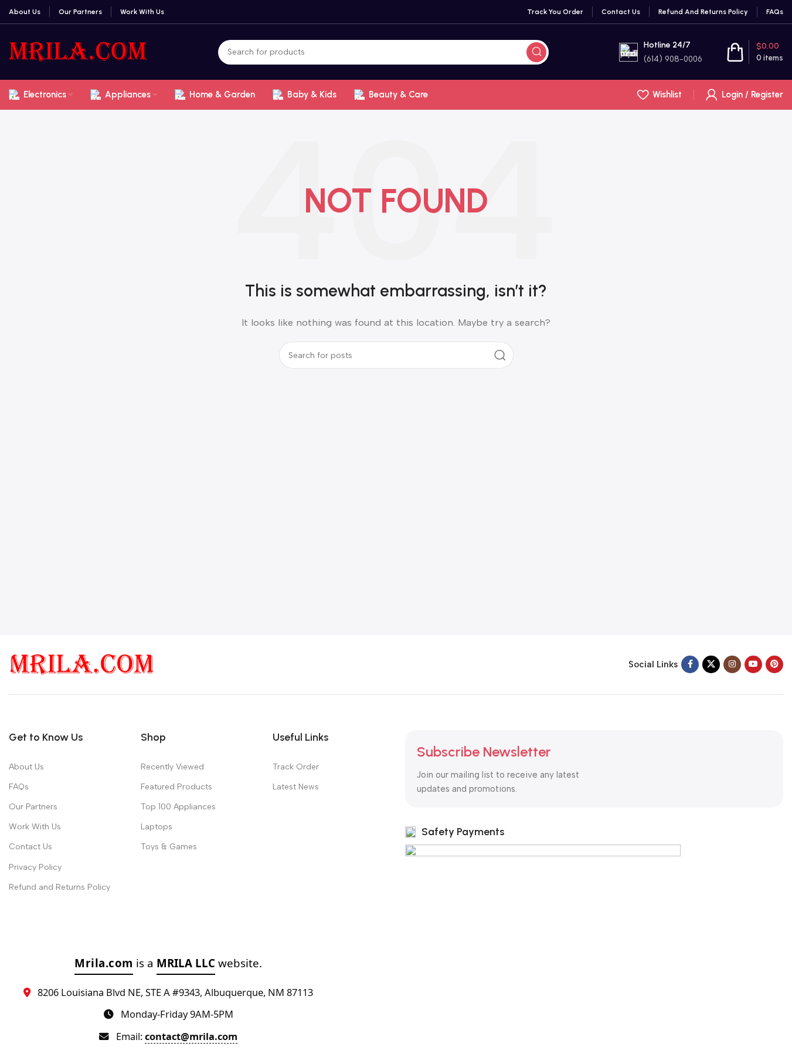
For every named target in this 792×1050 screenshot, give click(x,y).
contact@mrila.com (191, 1036)
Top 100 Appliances (178, 807)
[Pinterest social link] (774, 664)
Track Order (296, 767)
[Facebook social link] (690, 664)
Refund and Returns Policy (59, 887)
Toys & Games (169, 847)
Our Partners (33, 807)
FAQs (19, 787)
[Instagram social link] (732, 664)
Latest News (296, 787)
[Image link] (82, 664)
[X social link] (711, 664)
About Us (26, 767)
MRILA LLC (186, 963)
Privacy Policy (35, 867)
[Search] (536, 52)
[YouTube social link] (753, 664)
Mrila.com (103, 963)
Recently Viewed (172, 767)
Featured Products (176, 787)
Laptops (156, 827)
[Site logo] (78, 51)
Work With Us (35, 827)
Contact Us (30, 847)
